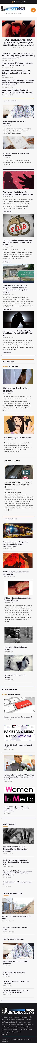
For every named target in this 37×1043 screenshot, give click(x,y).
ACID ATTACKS (13, 366)
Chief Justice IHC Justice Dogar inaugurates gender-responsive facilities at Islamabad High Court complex (18, 82)
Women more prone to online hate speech (18, 717)
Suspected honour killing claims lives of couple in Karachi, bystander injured (15, 544)
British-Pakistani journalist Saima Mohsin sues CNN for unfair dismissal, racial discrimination (18, 809)
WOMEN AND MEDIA (14, 694)
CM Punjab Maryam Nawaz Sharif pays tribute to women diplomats (16, 991)
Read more (4, 1034)
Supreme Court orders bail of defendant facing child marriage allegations (15, 849)
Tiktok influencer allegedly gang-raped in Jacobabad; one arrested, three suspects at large (18, 42)
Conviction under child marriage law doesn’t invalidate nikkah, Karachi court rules (16, 862)
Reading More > (7, 211)
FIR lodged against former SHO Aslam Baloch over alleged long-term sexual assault (16, 73)
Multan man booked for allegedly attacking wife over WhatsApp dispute (18, 484)
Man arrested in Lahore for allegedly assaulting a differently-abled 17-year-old (17, 91)
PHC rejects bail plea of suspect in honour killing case (17, 599)
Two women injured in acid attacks (17, 438)
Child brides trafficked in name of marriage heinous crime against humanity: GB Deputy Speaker (17, 873)
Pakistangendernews (19, 1039)
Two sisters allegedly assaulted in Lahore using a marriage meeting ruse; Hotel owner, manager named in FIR (18, 55)
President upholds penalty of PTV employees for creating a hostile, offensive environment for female (19, 777)
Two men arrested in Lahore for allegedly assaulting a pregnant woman (17, 64)
